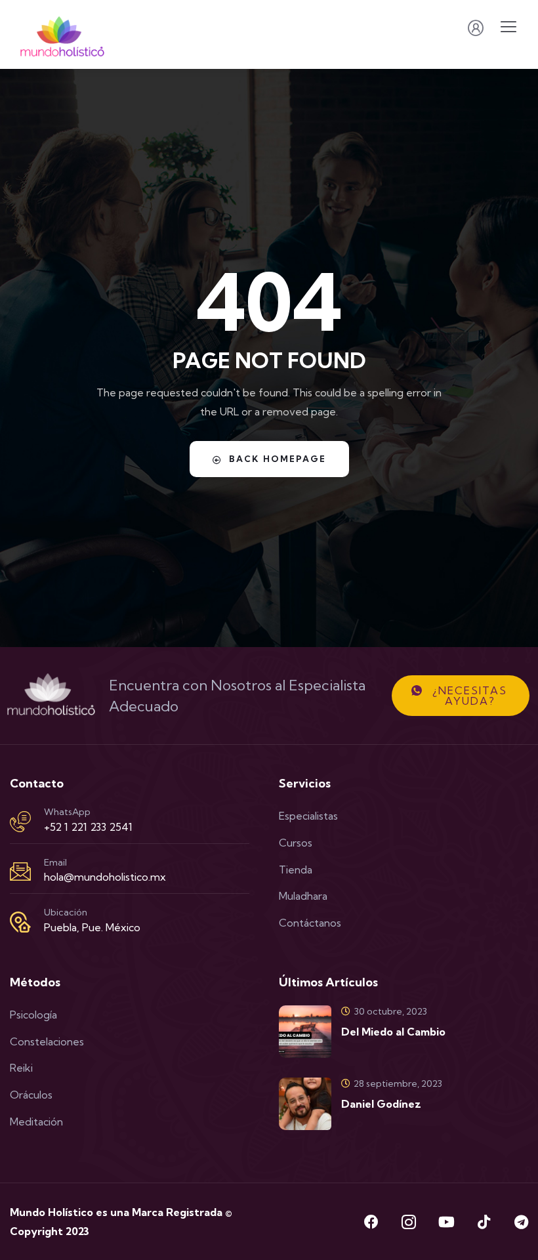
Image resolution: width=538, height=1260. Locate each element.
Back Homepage (277, 458)
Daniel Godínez (381, 1103)
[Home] (51, 695)
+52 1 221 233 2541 (88, 826)
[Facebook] (371, 1222)
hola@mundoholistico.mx (105, 876)
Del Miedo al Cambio (393, 1031)
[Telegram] (521, 1222)
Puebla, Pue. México (92, 927)
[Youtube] (446, 1222)
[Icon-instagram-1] (409, 1222)
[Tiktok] (483, 1222)
